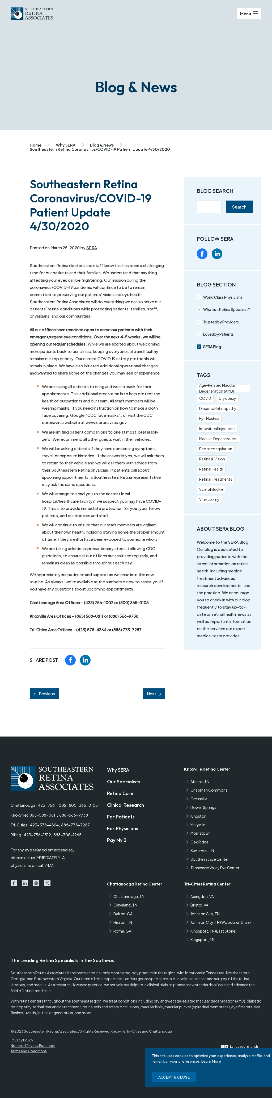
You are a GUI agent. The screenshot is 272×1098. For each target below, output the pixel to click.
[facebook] (70, 660)
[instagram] (232, 253)
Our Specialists (123, 782)
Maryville (197, 824)
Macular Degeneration (218, 438)
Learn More (211, 1061)
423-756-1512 (37, 834)
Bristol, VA (199, 904)
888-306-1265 (67, 834)
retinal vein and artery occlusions (111, 1006)
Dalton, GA (123, 913)
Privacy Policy (22, 1040)
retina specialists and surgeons (122, 978)
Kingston (198, 816)
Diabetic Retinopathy (217, 408)
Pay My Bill (118, 840)
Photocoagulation (215, 448)
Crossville (198, 798)
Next (151, 693)
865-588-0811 (43, 815)
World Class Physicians (223, 297)
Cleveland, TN (125, 904)
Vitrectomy (209, 499)
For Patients (121, 817)
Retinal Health (211, 469)
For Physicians (122, 828)
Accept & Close (174, 1077)
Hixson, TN (122, 922)
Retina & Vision (212, 458)
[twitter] (246, 253)
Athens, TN (199, 781)
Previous (47, 693)
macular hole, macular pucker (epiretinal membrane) (185, 1006)
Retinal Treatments (215, 479)
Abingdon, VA (202, 896)
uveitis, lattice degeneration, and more (58, 1012)
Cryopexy (227, 398)
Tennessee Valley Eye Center (214, 867)
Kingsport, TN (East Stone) (213, 931)
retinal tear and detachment (57, 1006)
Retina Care (120, 793)
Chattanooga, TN (128, 896)
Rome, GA (122, 931)
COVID (205, 398)
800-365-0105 (83, 805)
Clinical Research (125, 805)
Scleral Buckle (211, 489)
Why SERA (118, 770)
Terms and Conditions (29, 1051)
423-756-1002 (52, 805)
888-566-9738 (73, 815)
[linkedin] (85, 660)
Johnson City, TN (205, 913)
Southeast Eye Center (209, 859)
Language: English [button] (244, 1047)
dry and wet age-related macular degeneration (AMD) (199, 1001)
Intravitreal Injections (217, 428)
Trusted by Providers (221, 321)
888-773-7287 (75, 824)
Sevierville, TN (202, 850)
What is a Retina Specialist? (226, 309)
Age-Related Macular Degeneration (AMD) (217, 388)
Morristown (200, 833)
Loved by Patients (218, 334)
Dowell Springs (203, 807)
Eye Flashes (209, 418)
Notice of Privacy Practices (33, 1045)
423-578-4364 (44, 824)
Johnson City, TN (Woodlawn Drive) (220, 922)
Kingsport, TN (202, 939)
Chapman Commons (208, 790)
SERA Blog (212, 346)
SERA (91, 247)
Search (239, 207)
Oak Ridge (199, 841)
